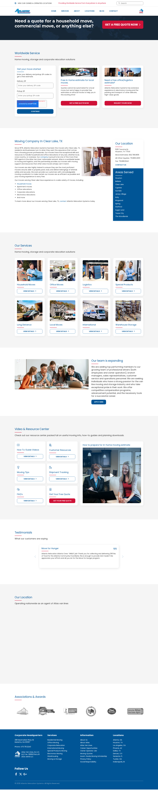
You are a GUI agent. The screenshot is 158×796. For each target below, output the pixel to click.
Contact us (120, 165)
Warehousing (52, 773)
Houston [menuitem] (118, 178)
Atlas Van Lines (86, 762)
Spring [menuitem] (117, 203)
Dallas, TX (117, 767)
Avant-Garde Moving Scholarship (93, 773)
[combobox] (131, 3)
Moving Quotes (86, 770)
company (44, 157)
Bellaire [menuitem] (118, 181)
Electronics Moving (54, 770)
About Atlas (85, 759)
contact (63, 201)
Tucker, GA (117, 775)
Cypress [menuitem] (118, 188)
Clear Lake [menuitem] (119, 184)
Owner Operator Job (88, 767)
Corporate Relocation (56, 762)
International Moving (55, 764)
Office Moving (53, 759)
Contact (113, 11)
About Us (83, 756)
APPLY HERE (98, 402)
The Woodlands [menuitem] (121, 216)
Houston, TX (118, 759)
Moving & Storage (54, 775)
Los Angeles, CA (119, 762)
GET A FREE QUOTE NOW (121, 24)
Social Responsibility (88, 778)
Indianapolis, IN (119, 778)
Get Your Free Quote (62, 501)
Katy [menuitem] (117, 197)
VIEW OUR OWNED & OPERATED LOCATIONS (34, 3)
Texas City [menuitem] (119, 213)
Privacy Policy (85, 775)
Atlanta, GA (117, 756)
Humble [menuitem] (118, 191)
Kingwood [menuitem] (119, 200)
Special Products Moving (57, 767)
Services (65, 11)
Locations (89, 11)
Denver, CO (117, 770)
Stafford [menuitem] (118, 207)
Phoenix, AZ (117, 764)
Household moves (24, 184)
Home (53, 11)
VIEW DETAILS (28, 291)
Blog (102, 11)
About (77, 11)
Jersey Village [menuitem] (120, 194)
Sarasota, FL (117, 773)
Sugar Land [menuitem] (119, 210)
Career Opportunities (88, 764)
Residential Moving (54, 756)
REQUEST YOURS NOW (123, 103)
